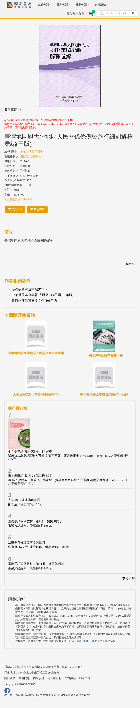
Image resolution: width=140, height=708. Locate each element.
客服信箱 (84, 678)
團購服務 (38, 678)
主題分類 (44, 4)
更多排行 (128, 578)
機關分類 (82, 4)
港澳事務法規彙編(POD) (29, 289)
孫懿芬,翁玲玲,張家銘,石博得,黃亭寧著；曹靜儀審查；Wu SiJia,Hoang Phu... (59, 455)
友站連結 (100, 4)
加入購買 (16, 209)
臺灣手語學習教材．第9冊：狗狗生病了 (35, 521)
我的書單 (39, 209)
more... (131, 264)
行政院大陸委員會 (32, 151)
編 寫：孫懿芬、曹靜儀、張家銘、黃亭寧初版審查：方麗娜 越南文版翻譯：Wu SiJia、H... (69, 480)
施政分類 (63, 4)
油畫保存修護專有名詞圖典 (26, 542)
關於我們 (9, 678)
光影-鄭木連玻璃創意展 (24, 500)
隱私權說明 (54, 678)
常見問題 (24, 678)
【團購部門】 (81, 641)
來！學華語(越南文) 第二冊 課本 (30, 475)
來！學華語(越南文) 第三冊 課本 (30, 451)
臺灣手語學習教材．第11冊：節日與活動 (36, 564)
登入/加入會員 (75, 13)
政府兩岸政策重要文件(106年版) (35, 300)
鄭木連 (12, 504)
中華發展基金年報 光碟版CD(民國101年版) (42, 295)
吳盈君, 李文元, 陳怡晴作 (25, 547)
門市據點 (70, 678)
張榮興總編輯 (17, 525)
